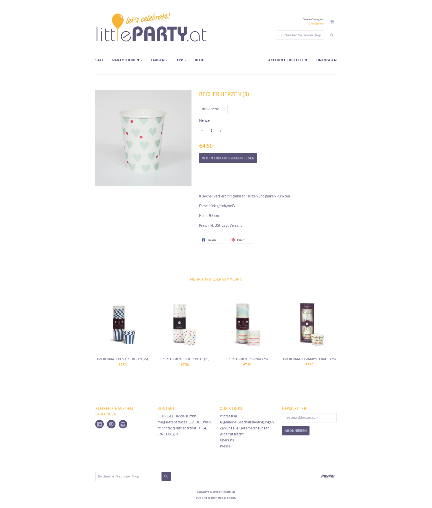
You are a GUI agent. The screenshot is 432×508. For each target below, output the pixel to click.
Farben (158, 59)
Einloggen (326, 59)
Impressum (228, 416)
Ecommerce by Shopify (222, 497)
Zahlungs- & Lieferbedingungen (245, 428)
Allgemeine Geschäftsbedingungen (247, 422)
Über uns (227, 440)
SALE (99, 59)
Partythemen (126, 59)
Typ (180, 59)
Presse (225, 446)
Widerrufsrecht (232, 434)
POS (198, 497)
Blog (199, 59)
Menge (204, 120)
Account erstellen (287, 59)
